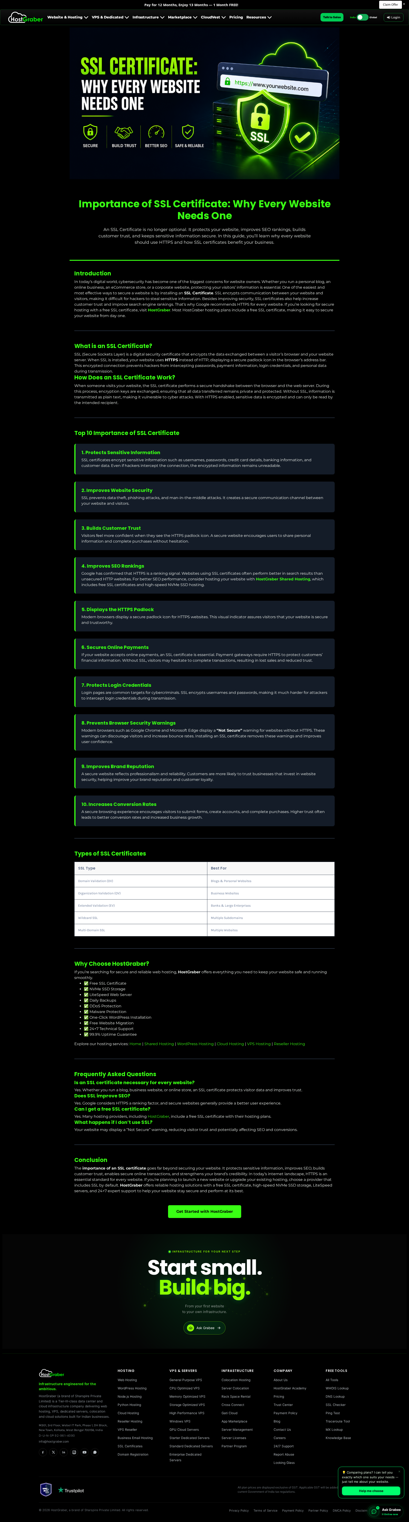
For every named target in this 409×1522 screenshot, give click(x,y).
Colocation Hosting (236, 1380)
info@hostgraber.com (54, 1441)
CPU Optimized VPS (184, 1388)
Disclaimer (363, 1510)
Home (135, 1044)
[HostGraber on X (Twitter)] (53, 1452)
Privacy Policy (239, 1510)
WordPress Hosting (195, 1044)
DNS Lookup (335, 1396)
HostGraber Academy (290, 1388)
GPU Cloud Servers (184, 1429)
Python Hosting (129, 1405)
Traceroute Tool (338, 1421)
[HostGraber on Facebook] (43, 1452)
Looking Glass (284, 1463)
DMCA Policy (342, 1510)
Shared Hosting (159, 1044)
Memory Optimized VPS (187, 1396)
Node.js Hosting (130, 1396)
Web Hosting (127, 1380)
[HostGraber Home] (74, 1373)
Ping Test (333, 1413)
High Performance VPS (186, 1413)
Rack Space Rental (236, 1396)
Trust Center (283, 1405)
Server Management (237, 1429)
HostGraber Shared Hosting (283, 579)
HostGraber (159, 310)
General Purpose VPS (185, 1380)
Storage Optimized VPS (187, 1405)
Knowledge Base (338, 1438)
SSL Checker (336, 1405)
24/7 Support (284, 1446)
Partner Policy (318, 1510)
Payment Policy (286, 1413)
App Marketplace (234, 1421)
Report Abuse (284, 1454)
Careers (280, 1438)
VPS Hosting (259, 1044)
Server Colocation (235, 1388)
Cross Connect (233, 1405)
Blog (277, 1421)
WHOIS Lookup (337, 1388)
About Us (281, 1380)
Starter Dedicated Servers (189, 1438)
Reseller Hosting (289, 1044)
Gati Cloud (229, 1413)
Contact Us (282, 1429)
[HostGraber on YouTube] (84, 1452)
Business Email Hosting (135, 1438)
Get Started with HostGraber (204, 1211)
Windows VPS (180, 1421)
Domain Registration (133, 1454)
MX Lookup (334, 1429)
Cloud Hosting (230, 1044)
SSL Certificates (130, 1446)
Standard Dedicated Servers (191, 1446)
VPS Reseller (127, 1429)
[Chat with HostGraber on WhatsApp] (95, 1452)
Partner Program (234, 1446)
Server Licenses (234, 1438)
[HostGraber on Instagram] (74, 1452)
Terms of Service (265, 1510)
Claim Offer (390, 5)
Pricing (279, 1396)
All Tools (332, 1380)
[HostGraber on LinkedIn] (64, 1452)
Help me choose (371, 1491)
